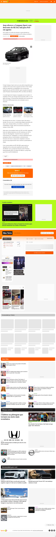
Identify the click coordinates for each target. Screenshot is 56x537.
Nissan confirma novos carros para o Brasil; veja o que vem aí (45, 452)
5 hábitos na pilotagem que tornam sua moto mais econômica (12, 417)
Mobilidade (29, 166)
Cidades (3, 222)
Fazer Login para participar (18, 186)
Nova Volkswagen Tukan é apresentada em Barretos (16, 509)
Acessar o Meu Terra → (17, 233)
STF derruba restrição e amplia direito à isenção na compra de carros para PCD (17, 517)
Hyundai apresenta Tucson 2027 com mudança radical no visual (40, 482)
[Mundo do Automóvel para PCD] (5, 156)
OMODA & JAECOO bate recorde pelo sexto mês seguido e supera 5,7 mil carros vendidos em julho (14, 482)
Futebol (7, 362)
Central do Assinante (44, 1)
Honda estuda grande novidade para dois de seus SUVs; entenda (13, 443)
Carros (7, 166)
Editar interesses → (50, 238)
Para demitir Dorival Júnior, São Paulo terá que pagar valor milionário (40, 424)
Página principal (6, 1)
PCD (24, 166)
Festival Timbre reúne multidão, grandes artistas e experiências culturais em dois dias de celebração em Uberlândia (45, 509)
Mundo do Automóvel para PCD (16, 166)
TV (34, 385)
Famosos (7, 370)
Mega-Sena (8, 401)
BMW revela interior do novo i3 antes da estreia (17, 459)
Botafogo (35, 393)
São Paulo (30, 422)
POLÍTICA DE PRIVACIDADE (38, 530)
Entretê (35, 401)
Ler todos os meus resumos (39, 252)
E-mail (51, 1)
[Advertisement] (36, 461)
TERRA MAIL (36, 1)
